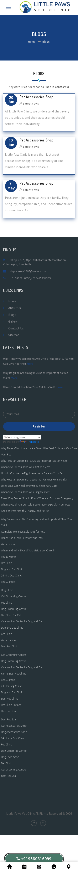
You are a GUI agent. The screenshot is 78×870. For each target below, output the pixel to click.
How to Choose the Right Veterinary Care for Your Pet (32, 473)
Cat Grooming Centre (13, 596)
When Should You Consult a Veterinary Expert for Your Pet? (35, 504)
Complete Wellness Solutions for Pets (23, 531)
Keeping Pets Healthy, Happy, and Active (25, 511)
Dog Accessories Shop (14, 732)
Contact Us (16, 328)
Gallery (12, 321)
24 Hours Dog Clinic (13, 738)
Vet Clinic (6, 634)
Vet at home (8, 544)
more (30, 364)
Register (39, 426)
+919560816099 (20, 278)
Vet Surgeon (8, 582)
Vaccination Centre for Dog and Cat (22, 621)
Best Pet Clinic (9, 646)
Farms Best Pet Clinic (13, 673)
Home (32, 41)
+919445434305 (41, 278)
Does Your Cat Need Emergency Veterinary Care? (29, 486)
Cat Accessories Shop (13, 726)
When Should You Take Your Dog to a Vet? (26, 492)
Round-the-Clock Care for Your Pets (21, 538)
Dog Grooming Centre (14, 609)
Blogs (12, 315)
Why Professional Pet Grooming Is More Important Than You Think (36, 522)
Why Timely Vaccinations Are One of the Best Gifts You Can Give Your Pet (39, 451)
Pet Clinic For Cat (11, 615)
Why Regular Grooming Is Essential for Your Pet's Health (34, 479)
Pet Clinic (6, 563)
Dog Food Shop (10, 757)
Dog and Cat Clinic (12, 569)
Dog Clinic (7, 590)
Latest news (31, 103)
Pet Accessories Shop (36, 97)
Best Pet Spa (8, 711)
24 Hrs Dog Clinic (11, 575)
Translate (33, 442)
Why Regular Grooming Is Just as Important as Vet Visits (34, 461)
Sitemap (13, 335)
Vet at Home (8, 557)
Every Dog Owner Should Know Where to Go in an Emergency (37, 498)
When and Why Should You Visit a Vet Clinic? (27, 550)
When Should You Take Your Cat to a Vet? (25, 467)
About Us (14, 308)
